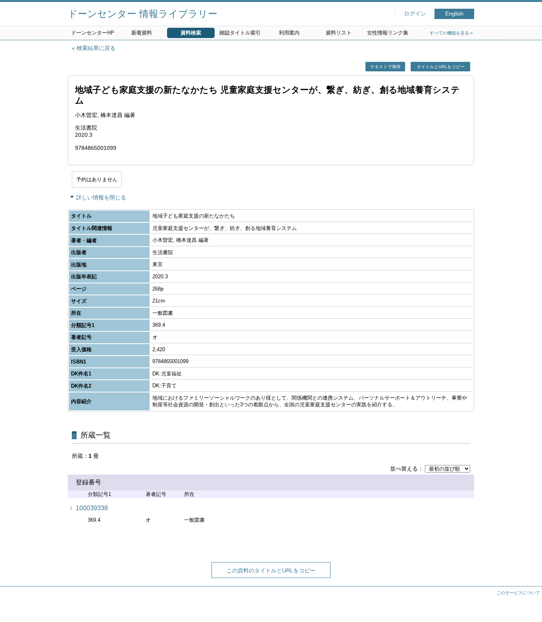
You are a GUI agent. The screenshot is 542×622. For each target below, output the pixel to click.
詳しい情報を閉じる (101, 197)
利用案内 (289, 33)
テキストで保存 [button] (385, 66)
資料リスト (339, 33)
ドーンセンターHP (92, 33)
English (454, 14)
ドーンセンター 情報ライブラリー (142, 13)
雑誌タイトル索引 (240, 33)
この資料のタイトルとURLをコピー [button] (271, 570)
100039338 (92, 508)
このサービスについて (518, 592)
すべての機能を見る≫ (451, 33)
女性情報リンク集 (387, 33)
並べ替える (404, 468)
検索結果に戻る (96, 48)
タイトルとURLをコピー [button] (441, 66)
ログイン (415, 14)
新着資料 (141, 33)
